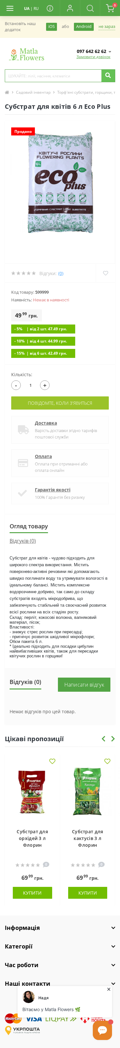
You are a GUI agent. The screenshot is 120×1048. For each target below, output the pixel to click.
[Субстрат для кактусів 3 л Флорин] (87, 794)
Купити (32, 893)
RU (36, 8)
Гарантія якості (52, 490)
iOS (51, 26)
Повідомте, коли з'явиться (60, 403)
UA (26, 8)
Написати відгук (84, 684)
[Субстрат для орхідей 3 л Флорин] (32, 794)
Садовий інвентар (33, 92)
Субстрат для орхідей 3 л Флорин (32, 838)
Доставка (46, 423)
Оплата (43, 456)
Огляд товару (29, 526)
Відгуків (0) (23, 540)
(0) (60, 273)
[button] (70, 8)
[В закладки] (52, 762)
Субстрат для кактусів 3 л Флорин (87, 838)
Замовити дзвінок (93, 56)
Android (84, 26)
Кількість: (21, 374)
